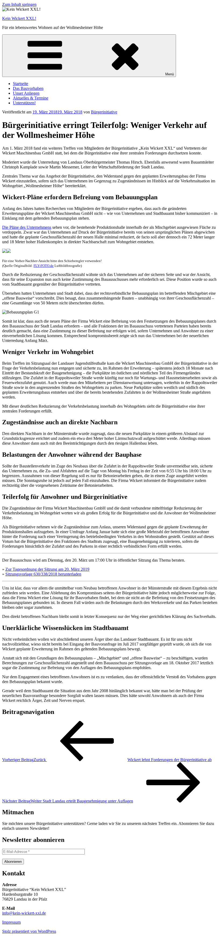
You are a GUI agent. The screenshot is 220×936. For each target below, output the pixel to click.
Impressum (11, 922)
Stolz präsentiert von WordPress (29, 931)
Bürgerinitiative (104, 112)
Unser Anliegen (26, 93)
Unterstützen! (24, 103)
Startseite (20, 83)
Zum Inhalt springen (19, 4)
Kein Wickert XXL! (19, 18)
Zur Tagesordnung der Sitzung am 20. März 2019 (47, 569)
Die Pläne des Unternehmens (26, 227)
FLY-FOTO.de (44, 266)
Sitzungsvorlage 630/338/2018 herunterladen (43, 574)
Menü (169, 74)
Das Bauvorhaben (28, 88)
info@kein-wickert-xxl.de (24, 913)
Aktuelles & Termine (30, 98)
